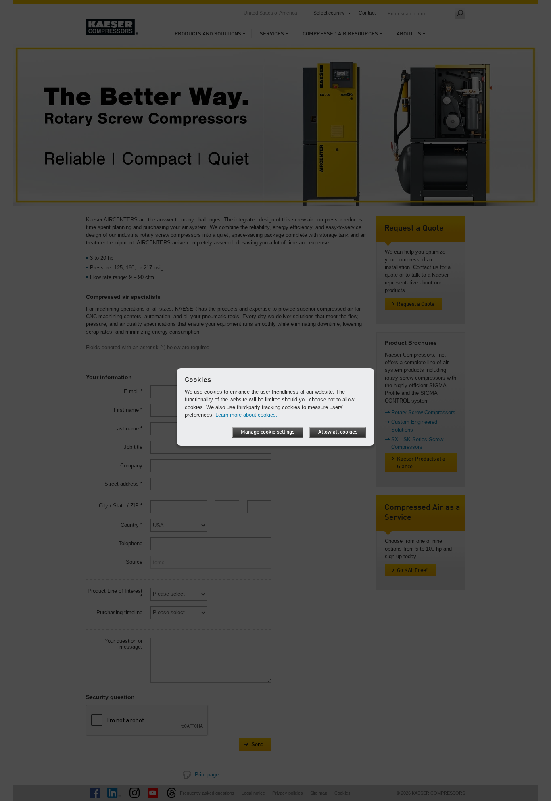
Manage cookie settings (267, 432)
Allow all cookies (337, 432)
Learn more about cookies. (246, 415)
